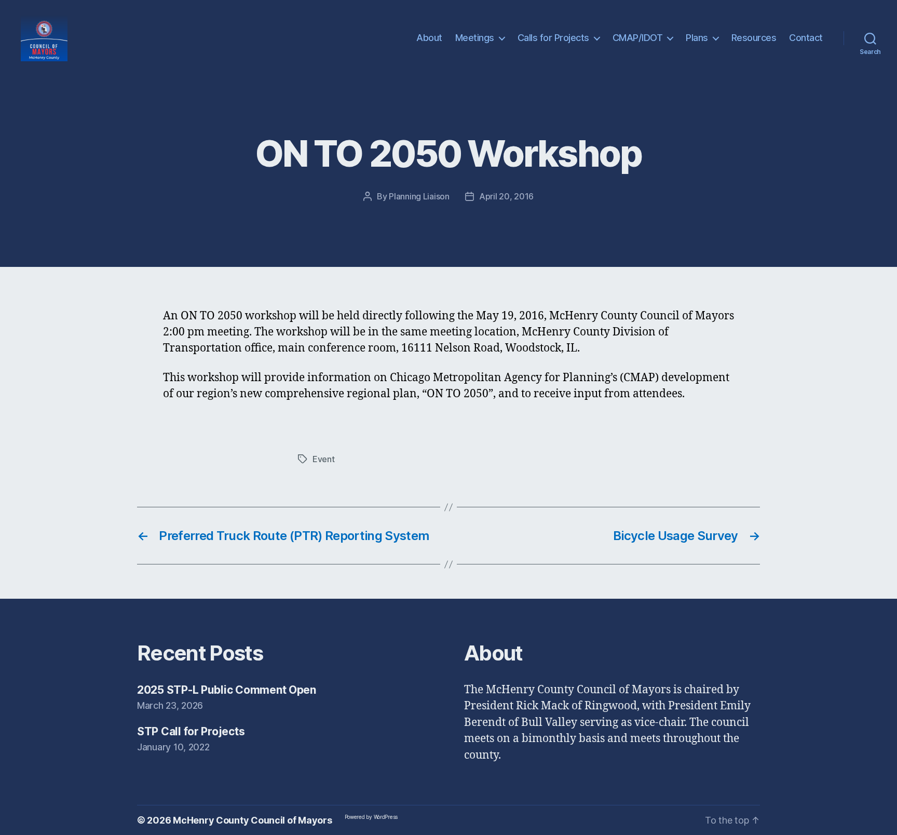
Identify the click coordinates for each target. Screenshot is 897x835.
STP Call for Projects (190, 731)
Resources (754, 37)
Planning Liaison (419, 196)
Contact (806, 37)
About (429, 37)
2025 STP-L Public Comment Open (226, 689)
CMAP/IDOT (638, 37)
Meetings (474, 37)
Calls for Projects (553, 37)
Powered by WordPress (371, 817)
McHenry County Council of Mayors (252, 820)
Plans (697, 37)
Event (323, 459)
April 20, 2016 (506, 196)
